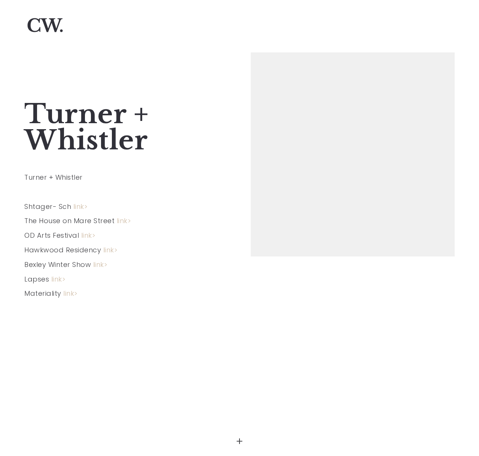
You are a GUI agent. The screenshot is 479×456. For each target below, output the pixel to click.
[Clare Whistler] (44, 26)
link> (80, 206)
